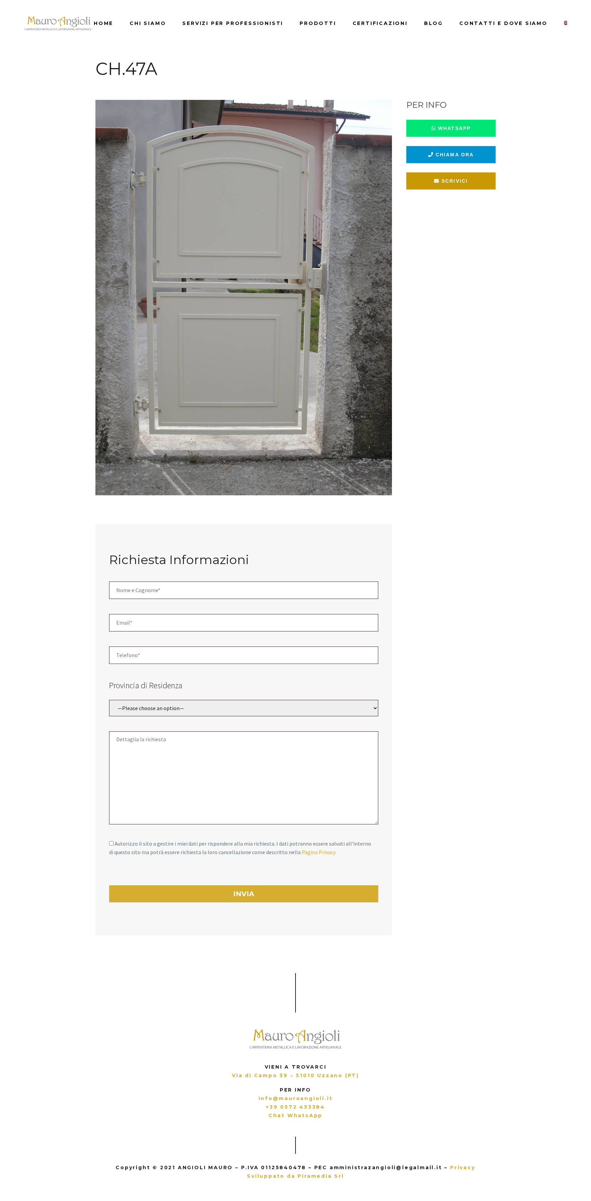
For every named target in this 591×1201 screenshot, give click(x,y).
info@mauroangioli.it (296, 1098)
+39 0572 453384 (295, 1107)
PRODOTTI (318, 23)
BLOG (433, 23)
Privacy (462, 1167)
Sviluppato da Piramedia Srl (295, 1176)
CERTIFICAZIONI (380, 23)
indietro (36, 84)
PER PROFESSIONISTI (232, 23)
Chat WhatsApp (295, 1115)
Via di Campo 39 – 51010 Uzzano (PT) (295, 1075)
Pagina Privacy (319, 852)
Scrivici (453, 181)
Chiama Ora (454, 154)
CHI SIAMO (148, 23)
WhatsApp (453, 128)
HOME (103, 23)
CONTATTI (503, 23)
